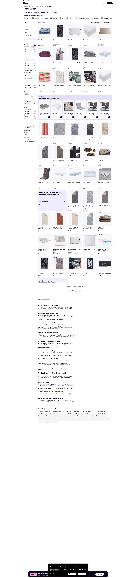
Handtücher (27, 31)
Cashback (54, 377)
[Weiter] (111, 18)
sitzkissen (40, 352)
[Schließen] (87, 565)
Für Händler (30, 0)
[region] (68, 570)
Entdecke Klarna (34, 3)
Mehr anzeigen (58, 13)
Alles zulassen (82, 573)
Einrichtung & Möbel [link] (42, 6)
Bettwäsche (27, 28)
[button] (104, 3)
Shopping (40, 3)
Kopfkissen (27, 29)
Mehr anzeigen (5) (28, 35)
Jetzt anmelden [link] (100, 574)
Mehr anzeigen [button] (75, 290)
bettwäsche (40, 308)
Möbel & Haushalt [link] (35, 6)
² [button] (73, 253)
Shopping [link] (28, 6)
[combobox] (95, 22)
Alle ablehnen (72, 573)
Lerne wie (42, 15)
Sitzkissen (26, 34)
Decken (26, 26)
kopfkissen (52, 308)
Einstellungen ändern (54, 573)
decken (39, 343)
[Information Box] (44, 22)
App (44, 3)
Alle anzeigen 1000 (27, 72)
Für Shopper (25, 0)
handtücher (45, 308)
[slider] (25, 45)
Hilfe (46, 3)
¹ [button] (56, 44)
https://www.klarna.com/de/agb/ (83, 302)
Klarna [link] (25, 6)
